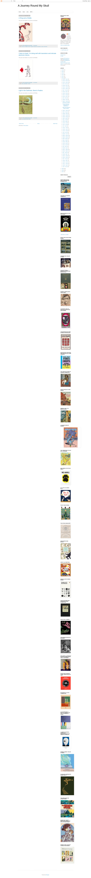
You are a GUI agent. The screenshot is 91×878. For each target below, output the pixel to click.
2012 (63, 74)
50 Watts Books (62, 54)
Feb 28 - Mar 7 (65, 154)
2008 (63, 170)
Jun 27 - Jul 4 (65, 127)
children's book (27, 46)
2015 (63, 71)
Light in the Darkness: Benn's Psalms (31, 90)
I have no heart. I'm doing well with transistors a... (65, 104)
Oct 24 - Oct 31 (65, 93)
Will (23, 45)
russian (42, 46)
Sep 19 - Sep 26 (66, 101)
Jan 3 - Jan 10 (65, 166)
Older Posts (55, 123)
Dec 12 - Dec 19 (66, 82)
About (24, 11)
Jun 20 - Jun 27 (65, 129)
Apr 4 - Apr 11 (65, 146)
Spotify (61, 64)
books (23, 83)
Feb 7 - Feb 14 (65, 158)
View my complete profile (65, 45)
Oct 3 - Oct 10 (65, 97)
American (23, 46)
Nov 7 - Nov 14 (65, 90)
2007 (63, 171)
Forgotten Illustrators (33, 46)
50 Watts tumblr (62, 61)
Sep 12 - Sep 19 (66, 110)
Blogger (47, 874)
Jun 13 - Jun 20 (65, 130)
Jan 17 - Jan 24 (65, 163)
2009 (63, 168)
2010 (63, 77)
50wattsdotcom (67, 60)
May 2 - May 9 (65, 140)
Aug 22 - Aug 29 (66, 115)
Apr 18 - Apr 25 (65, 143)
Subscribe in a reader (64, 234)
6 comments (35, 45)
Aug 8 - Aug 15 (65, 118)
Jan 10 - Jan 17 (65, 165)
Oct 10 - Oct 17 (65, 96)
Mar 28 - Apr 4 (65, 147)
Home (20, 11)
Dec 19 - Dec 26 (66, 80)
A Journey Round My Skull (33, 5)
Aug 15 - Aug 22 (66, 116)
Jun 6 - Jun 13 (65, 132)
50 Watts (61, 56)
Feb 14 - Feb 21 (66, 157)
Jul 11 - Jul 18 (65, 124)
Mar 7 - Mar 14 (65, 152)
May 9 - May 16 (65, 138)
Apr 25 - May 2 (65, 141)
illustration (39, 46)
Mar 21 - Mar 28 (66, 149)
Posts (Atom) (26, 125)
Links (27, 11)
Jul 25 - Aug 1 (65, 121)
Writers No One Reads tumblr (65, 62)
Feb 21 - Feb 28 (66, 155)
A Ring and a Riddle (25, 18)
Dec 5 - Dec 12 (65, 83)
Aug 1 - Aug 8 (65, 119)
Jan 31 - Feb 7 (65, 160)
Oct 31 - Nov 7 (65, 91)
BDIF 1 (31, 11)
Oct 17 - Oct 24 (65, 94)
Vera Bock (45, 46)
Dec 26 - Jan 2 (65, 79)
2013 (63, 73)
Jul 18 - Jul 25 (65, 122)
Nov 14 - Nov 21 (66, 88)
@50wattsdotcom (66, 58)
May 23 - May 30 (66, 135)
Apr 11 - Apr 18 (65, 144)
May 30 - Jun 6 (65, 133)
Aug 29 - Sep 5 (65, 113)
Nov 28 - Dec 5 (65, 85)
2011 (63, 76)
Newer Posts (21, 123)
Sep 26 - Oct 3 (65, 99)
